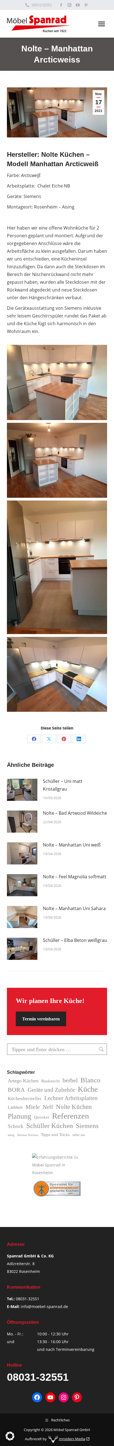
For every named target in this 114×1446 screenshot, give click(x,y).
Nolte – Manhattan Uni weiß (72, 845)
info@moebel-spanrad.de (44, 1306)
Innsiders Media (72, 1439)
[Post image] (22, 790)
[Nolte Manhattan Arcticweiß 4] (57, 382)
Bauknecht (50, 1081)
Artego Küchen (23, 1080)
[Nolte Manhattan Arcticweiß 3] (57, 674)
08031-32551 (27, 1298)
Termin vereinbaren (41, 1019)
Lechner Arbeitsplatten (71, 1098)
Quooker (41, 1117)
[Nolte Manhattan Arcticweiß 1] (57, 460)
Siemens (87, 1125)
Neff (48, 1107)
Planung (19, 1116)
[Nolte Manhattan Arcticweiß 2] (57, 567)
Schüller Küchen (49, 1125)
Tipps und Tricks (55, 1134)
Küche (88, 1089)
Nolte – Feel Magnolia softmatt (74, 877)
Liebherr (15, 1107)
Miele (32, 1106)
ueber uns (78, 1135)
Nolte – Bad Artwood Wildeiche (75, 813)
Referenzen (70, 1116)
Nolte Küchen (74, 1106)
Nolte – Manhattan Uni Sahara (74, 908)
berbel (70, 1080)
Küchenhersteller (25, 1098)
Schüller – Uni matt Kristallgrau (62, 785)
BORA (16, 1089)
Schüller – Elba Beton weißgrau (75, 940)
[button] (10, 1436)
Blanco (90, 1080)
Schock (16, 1126)
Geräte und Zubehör (51, 1090)
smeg (11, 1135)
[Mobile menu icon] (101, 24)
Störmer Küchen (27, 1135)
